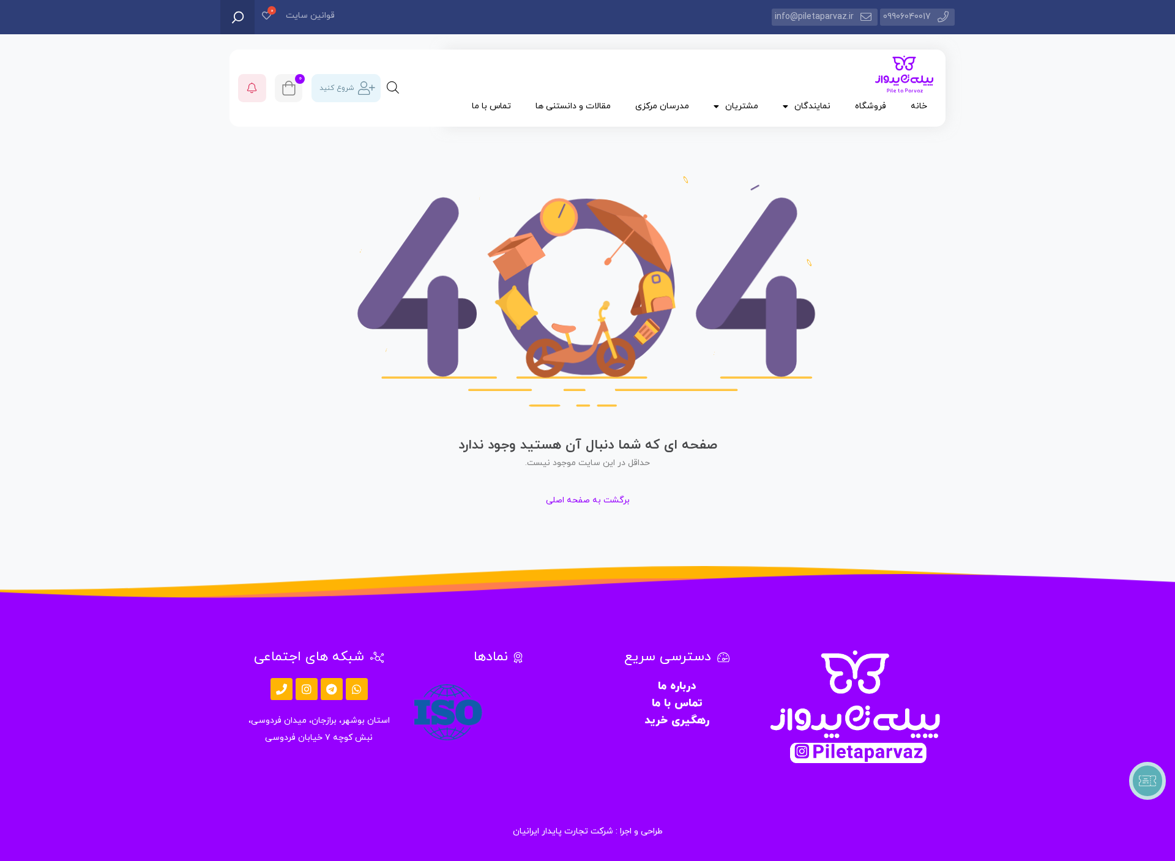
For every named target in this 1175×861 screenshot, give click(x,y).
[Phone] (281, 689)
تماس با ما (491, 106)
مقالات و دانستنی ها (573, 106)
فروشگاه (870, 106)
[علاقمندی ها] (266, 17)
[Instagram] (307, 689)
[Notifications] (252, 88)
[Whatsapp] (357, 689)
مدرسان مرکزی (662, 106)
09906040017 (907, 17)
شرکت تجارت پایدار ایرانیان (563, 831)
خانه (919, 106)
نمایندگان (812, 106)
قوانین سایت (310, 15)
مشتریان (741, 106)
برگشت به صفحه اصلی (588, 500)
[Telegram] (332, 689)
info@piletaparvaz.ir (814, 17)
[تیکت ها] (1147, 781)
